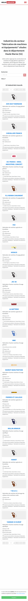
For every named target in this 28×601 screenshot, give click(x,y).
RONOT (14, 460)
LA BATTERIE (14, 309)
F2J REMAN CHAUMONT (14, 195)
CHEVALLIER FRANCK (14, 133)
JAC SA (14, 282)
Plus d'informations (21, 593)
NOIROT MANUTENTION (14, 370)
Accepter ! (14, 597)
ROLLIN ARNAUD (14, 428)
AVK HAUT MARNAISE (14, 104)
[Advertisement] (14, 23)
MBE (14, 340)
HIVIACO (14, 252)
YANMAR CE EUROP (14, 522)
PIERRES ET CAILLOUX (14, 397)
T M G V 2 (14, 491)
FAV (14, 225)
